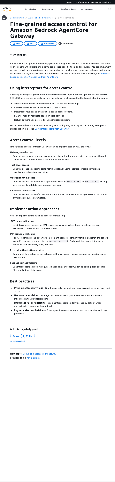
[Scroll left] (23, 9)
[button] (18, 54)
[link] (66, 17)
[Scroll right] (95, 9)
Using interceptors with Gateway (52, 128)
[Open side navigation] (4, 17)
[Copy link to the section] (8, 88)
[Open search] (109, 9)
